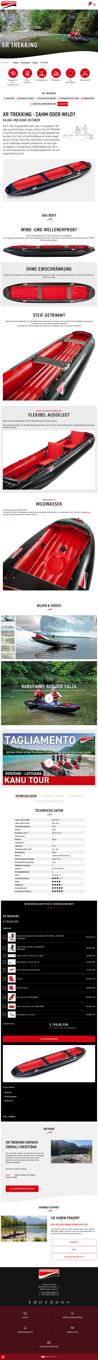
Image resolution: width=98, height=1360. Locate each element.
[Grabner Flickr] (68, 1302)
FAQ (74, 1249)
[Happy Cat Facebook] (46, 1302)
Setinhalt (21, 938)
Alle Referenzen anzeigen (22, 1188)
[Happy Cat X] (57, 1302)
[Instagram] (35, 1302)
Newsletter (72, 1332)
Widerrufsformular (49, 1346)
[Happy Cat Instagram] (52, 1302)
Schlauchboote (25, 62)
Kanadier (35, 62)
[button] (19, 637)
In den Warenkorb (49, 1039)
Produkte (16, 62)
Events (25, 1317)
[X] (41, 1302)
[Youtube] (63, 1302)
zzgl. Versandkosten (68, 1028)
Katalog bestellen (74, 1257)
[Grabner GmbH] (8, 5)
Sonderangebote (25, 1332)
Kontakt (74, 1242)
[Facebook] (30, 1302)
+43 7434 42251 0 (50, 1292)
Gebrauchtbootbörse (73, 1317)
